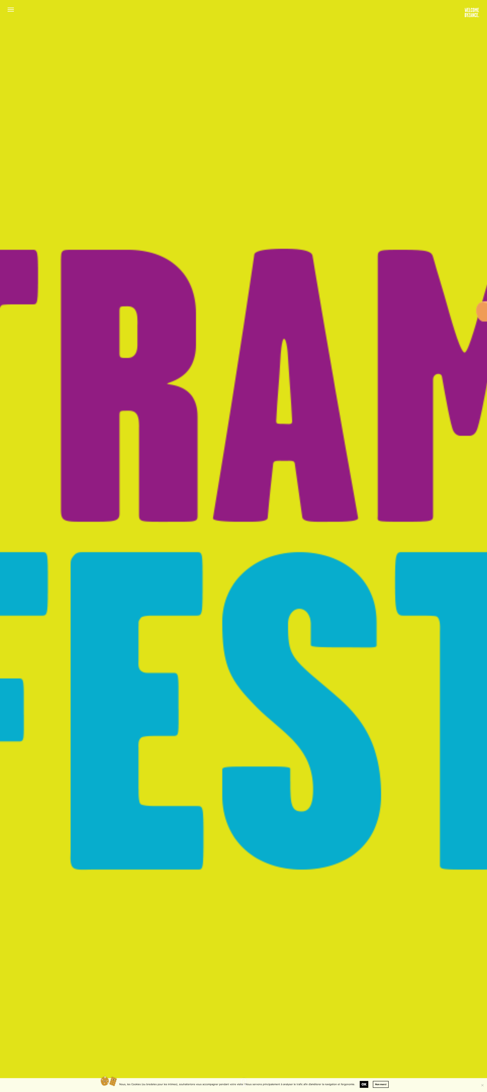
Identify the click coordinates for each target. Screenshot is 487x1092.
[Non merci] (482, 1085)
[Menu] (11, 10)
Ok (364, 1084)
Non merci (380, 1084)
